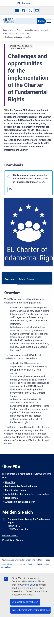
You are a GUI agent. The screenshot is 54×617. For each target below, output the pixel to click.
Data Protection (43, 564)
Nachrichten (11, 498)
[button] (17, 10)
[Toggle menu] (48, 21)
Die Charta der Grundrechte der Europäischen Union (21, 488)
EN (10, 189)
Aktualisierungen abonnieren (20, 501)
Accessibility (6, 567)
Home (4, 30)
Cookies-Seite (27, 585)
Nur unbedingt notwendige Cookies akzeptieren (31, 610)
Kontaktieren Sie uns (12, 540)
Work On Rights (16, 30)
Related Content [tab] (26, 279)
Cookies (31, 564)
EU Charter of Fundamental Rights (18, 34)
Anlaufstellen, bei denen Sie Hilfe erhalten (27, 494)
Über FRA (10, 482)
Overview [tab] (9, 279)
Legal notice (20, 564)
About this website (8, 564)
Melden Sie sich (10, 535)
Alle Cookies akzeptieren (25, 602)
